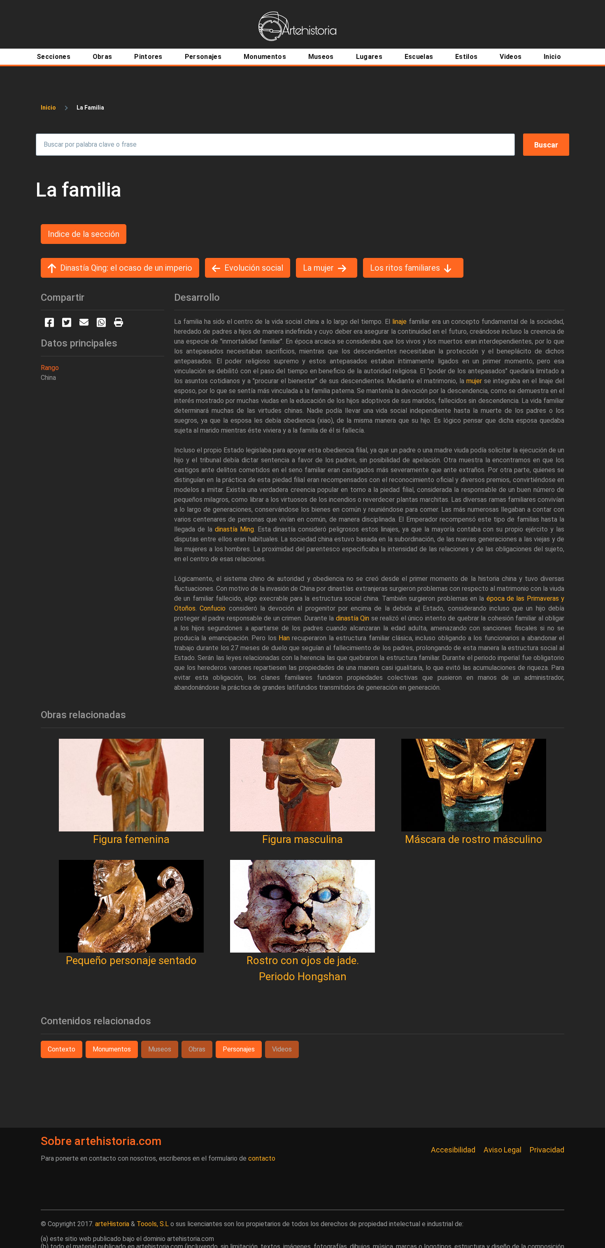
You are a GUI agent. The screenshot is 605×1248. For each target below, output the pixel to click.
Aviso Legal (502, 1149)
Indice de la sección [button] (83, 234)
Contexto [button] (61, 1049)
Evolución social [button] (253, 268)
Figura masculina (302, 839)
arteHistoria (112, 1224)
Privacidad (547, 1149)
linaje (399, 321)
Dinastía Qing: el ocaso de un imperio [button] (126, 268)
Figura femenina (131, 839)
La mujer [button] (318, 268)
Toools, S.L (153, 1224)
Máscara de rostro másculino (473, 839)
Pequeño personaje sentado (131, 960)
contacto (261, 1158)
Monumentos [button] (112, 1049)
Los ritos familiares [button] (405, 268)
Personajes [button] (239, 1049)
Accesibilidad (453, 1149)
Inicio (48, 107)
